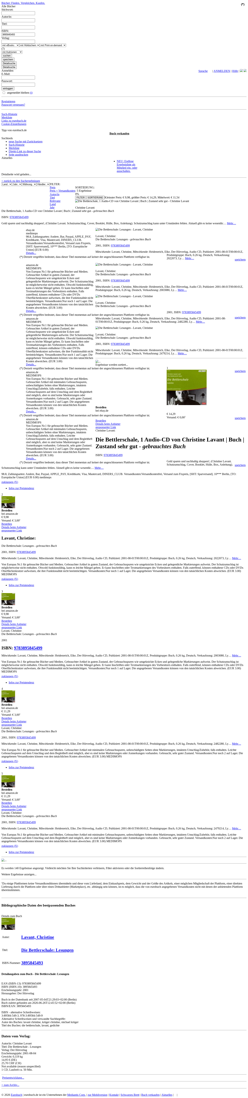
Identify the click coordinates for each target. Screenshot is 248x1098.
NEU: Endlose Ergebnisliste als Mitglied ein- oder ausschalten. (127, 166)
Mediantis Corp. (76, 1094)
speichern (240, 259)
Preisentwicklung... (13, 1077)
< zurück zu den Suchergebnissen (20, 180)
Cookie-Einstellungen (13, 124)
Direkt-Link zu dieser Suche (25, 151)
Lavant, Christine (37, 937)
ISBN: (5, 30)
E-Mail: (5, 73)
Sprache (203, 71)
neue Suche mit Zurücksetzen (25, 141)
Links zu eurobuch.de (13, 120)
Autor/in (54, 194)
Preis (52, 187)
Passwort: (7, 81)
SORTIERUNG (95, 197)
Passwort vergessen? (13, 104)
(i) (31, 92)
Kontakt (114, 1094)
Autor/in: (6, 16)
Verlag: (5, 38)
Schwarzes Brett (130, 1094)
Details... (31, 253)
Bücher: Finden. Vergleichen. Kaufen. (23, 3)
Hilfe (235, 71)
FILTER (81, 197)
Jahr (52, 207)
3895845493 (32, 962)
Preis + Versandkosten (62, 190)
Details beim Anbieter (107, 423)
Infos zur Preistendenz (21, 488)
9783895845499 (19, 217)
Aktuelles (166, 1094)
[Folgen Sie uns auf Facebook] (241, 71)
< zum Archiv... (10, 1085)
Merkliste (6, 117)
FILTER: (55, 184)
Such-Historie (9, 114)
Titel (52, 197)
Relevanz (55, 200)
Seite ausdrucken (18, 154)
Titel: (4, 23)
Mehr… (231, 223)
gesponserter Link (105, 427)
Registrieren (8, 101)
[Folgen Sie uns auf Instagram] (245, 71)
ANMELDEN (222, 71)
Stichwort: (7, 9)
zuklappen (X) (9, 482)
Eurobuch (16, 1094)
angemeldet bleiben (19, 92)
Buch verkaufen (119, 133)
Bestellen (100, 420)
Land (53, 204)
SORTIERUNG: (85, 187)
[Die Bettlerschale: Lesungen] (8, 928)
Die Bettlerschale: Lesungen (47, 950)
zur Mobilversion (97, 1094)
